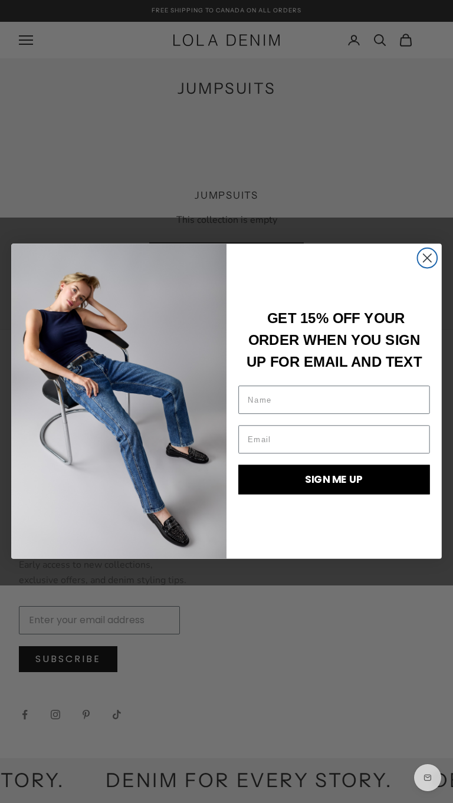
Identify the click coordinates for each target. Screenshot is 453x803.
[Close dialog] (428, 258)
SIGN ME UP (334, 479)
